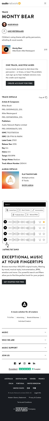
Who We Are (8, 340)
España (33, 379)
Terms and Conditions (24, 402)
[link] (11, 3)
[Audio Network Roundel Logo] (24, 304)
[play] (6, 49)
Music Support (9, 347)
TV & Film (10, 317)
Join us (6, 355)
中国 (34, 388)
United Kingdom (33, 383)
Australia (9, 379)
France (42, 379)
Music (5, 332)
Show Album (27, 185)
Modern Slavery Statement (17, 397)
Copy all (41, 97)
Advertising (20, 317)
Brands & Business (33, 317)
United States (18, 388)
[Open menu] (45, 3)
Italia (11, 383)
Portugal (20, 383)
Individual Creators (24, 321)
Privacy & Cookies (35, 397)
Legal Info (37, 393)
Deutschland (21, 379)
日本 (28, 388)
